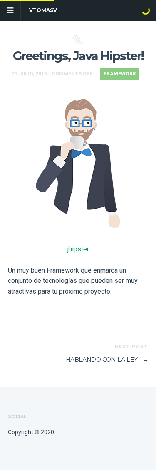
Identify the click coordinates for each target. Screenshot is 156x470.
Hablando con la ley (107, 359)
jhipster (78, 249)
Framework (120, 74)
